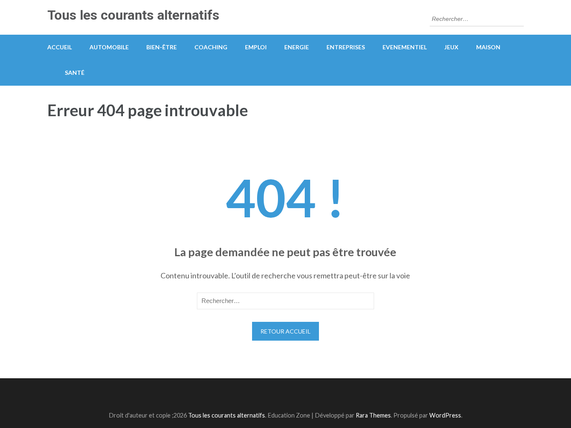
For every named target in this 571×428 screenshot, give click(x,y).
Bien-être (161, 47)
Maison (488, 47)
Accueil (59, 47)
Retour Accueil (285, 331)
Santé (74, 72)
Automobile (109, 47)
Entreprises (345, 47)
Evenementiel (404, 47)
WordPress (445, 415)
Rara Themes (373, 415)
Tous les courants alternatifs (133, 15)
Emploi (256, 47)
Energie (296, 47)
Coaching (210, 47)
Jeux (451, 47)
